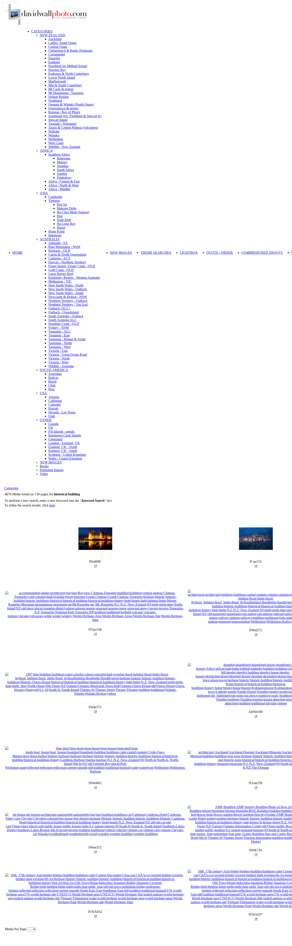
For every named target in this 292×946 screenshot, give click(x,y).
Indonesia (54, 235)
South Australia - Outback (65, 316)
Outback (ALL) (59, 308)
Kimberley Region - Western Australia (74, 277)
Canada (53, 424)
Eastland (54, 62)
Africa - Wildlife (59, 189)
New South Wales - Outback (67, 289)
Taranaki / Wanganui (62, 123)
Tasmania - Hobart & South (67, 339)
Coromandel (56, 54)
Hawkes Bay (57, 70)
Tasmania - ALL (59, 331)
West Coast (55, 143)
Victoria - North (59, 358)
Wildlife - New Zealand (64, 147)
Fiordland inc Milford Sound (67, 66)
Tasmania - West (59, 347)
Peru (51, 389)
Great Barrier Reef (60, 274)
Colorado (54, 404)
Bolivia (53, 377)
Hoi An (62, 204)
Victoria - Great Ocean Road (67, 354)
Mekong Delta (66, 208)
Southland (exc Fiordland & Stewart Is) (74, 116)
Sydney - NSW (58, 327)
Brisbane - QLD (59, 250)
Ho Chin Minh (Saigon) (73, 212)
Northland (55, 100)
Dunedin (54, 58)
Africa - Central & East (64, 181)
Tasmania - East (59, 335)
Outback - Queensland (63, 312)
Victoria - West (58, 362)
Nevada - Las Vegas (61, 412)
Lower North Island (61, 77)
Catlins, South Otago (62, 43)
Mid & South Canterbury (65, 85)
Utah (51, 416)
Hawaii (53, 408)
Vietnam (54, 200)
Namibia (62, 166)
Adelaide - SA (58, 243)
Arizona (53, 397)
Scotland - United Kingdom (67, 454)
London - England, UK (64, 443)
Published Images (51, 470)
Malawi (62, 162)
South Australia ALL (62, 320)
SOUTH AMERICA (54, 370)
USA (43, 393)
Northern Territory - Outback (67, 301)
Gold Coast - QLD (61, 270)
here (52, 505)
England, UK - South (62, 451)
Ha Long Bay (66, 224)
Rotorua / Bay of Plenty (64, 112)
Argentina (55, 374)
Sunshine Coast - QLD (63, 324)
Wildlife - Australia (61, 366)
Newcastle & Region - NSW (67, 297)
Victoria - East (58, 351)
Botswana (63, 158)
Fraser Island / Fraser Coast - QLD (71, 266)
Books (44, 466)
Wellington (55, 139)
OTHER (46, 420)
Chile (52, 385)
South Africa (65, 170)
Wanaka (53, 135)
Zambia (62, 174)
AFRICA (46, 150)
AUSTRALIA (50, 239)
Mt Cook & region (60, 89)
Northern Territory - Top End (68, 304)
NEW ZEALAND (52, 35)
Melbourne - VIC (60, 281)
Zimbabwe (64, 177)
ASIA (44, 193)
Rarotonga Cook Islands (64, 435)
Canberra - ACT (59, 258)
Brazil (52, 381)
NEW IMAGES (51, 462)
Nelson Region (58, 97)
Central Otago (57, 47)
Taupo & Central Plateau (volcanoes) (73, 127)
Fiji (50, 427)
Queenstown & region (63, 108)
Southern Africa (59, 154)
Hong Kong (56, 231)
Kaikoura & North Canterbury (68, 73)
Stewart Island (58, 120)
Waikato (53, 131)
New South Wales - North (65, 285)
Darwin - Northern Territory (67, 262)
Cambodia (55, 197)
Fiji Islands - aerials (61, 431)
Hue (60, 216)
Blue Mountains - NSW (64, 247)
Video (44, 474)
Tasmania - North (60, 343)
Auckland (55, 39)
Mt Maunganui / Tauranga (66, 93)
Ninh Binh (64, 220)
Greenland (55, 439)
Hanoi (61, 227)
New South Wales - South (65, 293)
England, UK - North (62, 447)
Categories (11, 488)
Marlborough (57, 81)
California (55, 401)
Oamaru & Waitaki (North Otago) (71, 104)
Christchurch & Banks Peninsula (70, 50)
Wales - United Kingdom (65, 458)
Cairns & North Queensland (67, 254)
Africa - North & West (63, 185)
